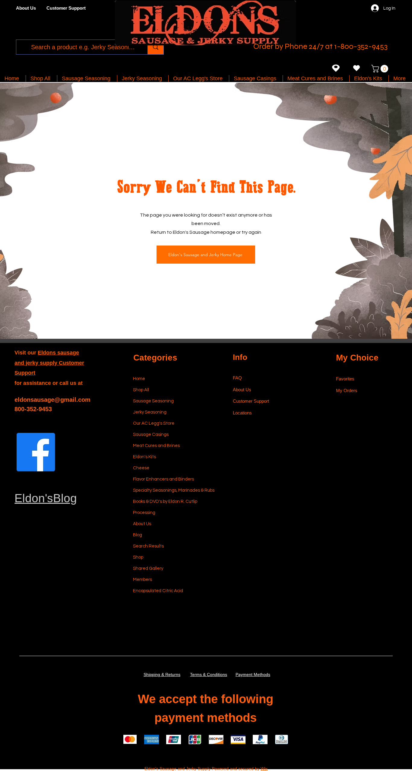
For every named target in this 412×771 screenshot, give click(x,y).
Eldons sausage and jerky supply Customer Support (49, 363)
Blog (137, 535)
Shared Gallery (148, 568)
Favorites (345, 378)
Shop (138, 557)
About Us (142, 524)
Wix (264, 768)
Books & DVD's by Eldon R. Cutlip (161, 501)
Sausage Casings (151, 434)
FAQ (237, 377)
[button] (380, 68)
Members (142, 579)
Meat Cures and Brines (156, 445)
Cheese (141, 468)
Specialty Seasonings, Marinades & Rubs (161, 490)
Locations (243, 412)
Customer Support (251, 401)
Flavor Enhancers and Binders (161, 479)
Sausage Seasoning (153, 401)
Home (139, 378)
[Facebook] (36, 452)
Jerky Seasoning (149, 412)
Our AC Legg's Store (153, 423)
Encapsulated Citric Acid (158, 591)
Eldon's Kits (144, 457)
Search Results (148, 546)
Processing (144, 512)
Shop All (141, 390)
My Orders (346, 390)
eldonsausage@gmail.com (52, 399)
